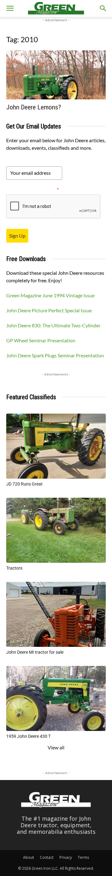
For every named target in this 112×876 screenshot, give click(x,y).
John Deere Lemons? (33, 107)
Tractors (14, 568)
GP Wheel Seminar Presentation (40, 340)
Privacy (65, 857)
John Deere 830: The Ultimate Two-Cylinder (53, 325)
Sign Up (17, 236)
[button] (10, 8)
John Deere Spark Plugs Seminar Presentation (55, 355)
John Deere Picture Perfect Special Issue (49, 310)
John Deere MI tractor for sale (34, 652)
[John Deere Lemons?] (56, 74)
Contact (47, 857)
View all (56, 747)
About (28, 857)
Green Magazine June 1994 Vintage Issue (50, 295)
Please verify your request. (32, 189)
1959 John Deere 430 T (28, 736)
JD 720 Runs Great (24, 483)
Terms (83, 857)
